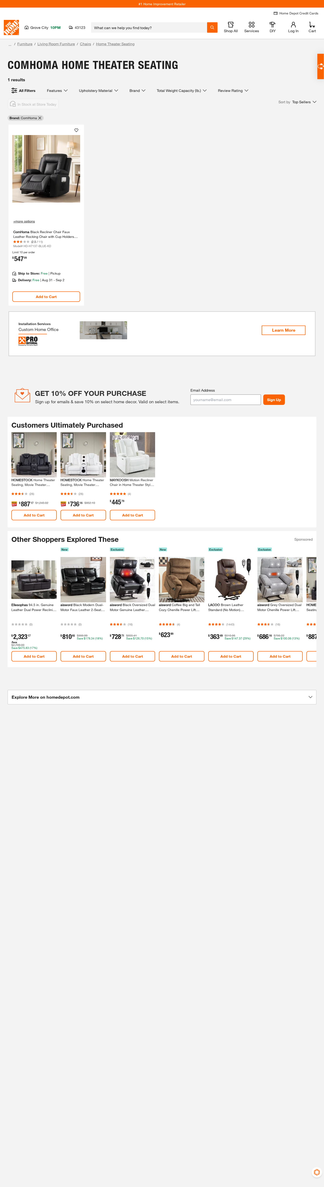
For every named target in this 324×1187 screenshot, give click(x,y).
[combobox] (149, 27)
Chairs (85, 43)
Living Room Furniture (56, 43)
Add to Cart (46, 296)
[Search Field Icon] (212, 27)
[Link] (46, 215)
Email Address (202, 390)
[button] (297, 102)
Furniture (24, 43)
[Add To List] (76, 130)
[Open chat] (320, 66)
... (10, 44)
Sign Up (274, 399)
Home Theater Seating (115, 43)
